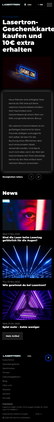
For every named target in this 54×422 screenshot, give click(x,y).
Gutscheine (8, 360)
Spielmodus (9, 368)
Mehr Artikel (12, 336)
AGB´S (39, 414)
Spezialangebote (11, 364)
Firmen (6, 372)
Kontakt (6, 398)
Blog (5, 381)
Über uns (7, 385)
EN (39, 4)
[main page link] (11, 4)
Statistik (6, 389)
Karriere (6, 394)
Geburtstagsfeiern (12, 377)
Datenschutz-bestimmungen (15, 414)
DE (41, 4)
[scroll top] (48, 354)
